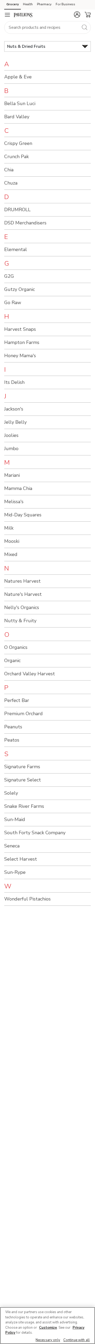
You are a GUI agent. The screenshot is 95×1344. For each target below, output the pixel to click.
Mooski (11, 541)
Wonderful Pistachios (27, 899)
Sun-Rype (15, 872)
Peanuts (13, 727)
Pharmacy (44, 4)
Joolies (11, 435)
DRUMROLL (17, 209)
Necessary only (48, 1340)
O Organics (15, 647)
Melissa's (13, 501)
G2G (9, 276)
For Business (65, 4)
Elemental (15, 249)
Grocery (12, 4)
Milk (8, 528)
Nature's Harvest (23, 594)
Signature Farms (22, 766)
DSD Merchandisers (25, 223)
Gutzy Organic (19, 289)
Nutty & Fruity (20, 620)
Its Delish (14, 382)
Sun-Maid (14, 819)
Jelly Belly (15, 422)
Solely (11, 793)
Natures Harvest (22, 581)
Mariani (12, 475)
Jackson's (13, 409)
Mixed (10, 554)
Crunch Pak (16, 156)
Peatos (11, 740)
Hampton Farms (21, 342)
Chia (8, 170)
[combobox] (47, 27)
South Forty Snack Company (34, 832)
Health (28, 4)
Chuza (10, 183)
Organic (12, 660)
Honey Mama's (20, 355)
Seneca (12, 846)
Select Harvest (20, 859)
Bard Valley (16, 117)
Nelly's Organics (21, 607)
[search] (84, 27)
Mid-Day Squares (22, 515)
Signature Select (22, 780)
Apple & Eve (18, 77)
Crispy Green (18, 143)
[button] (77, 14)
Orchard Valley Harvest (29, 674)
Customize (48, 1327)
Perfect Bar (16, 700)
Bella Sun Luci (19, 103)
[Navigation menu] (7, 15)
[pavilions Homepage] (23, 15)
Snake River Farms (24, 806)
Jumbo (11, 448)
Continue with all (76, 1340)
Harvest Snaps (20, 329)
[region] (47, 1325)
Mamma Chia (18, 488)
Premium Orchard (23, 713)
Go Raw (12, 302)
